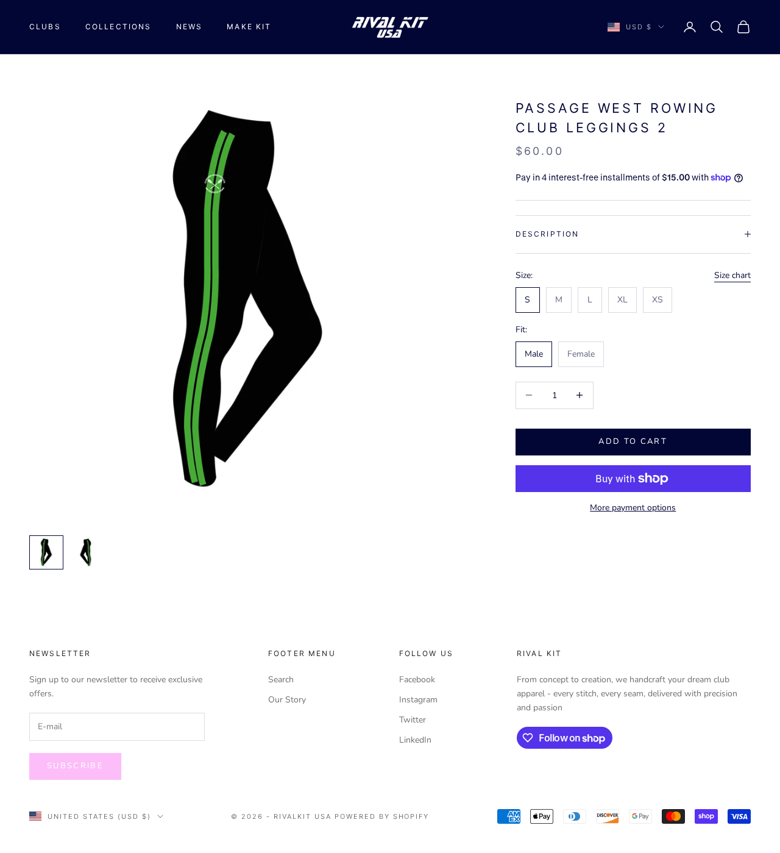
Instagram (418, 699)
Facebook (417, 679)
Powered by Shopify (382, 816)
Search (281, 679)
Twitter (412, 720)
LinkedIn (415, 740)
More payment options (633, 507)
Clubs (45, 26)
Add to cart (632, 441)
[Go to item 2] (85, 552)
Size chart (732, 274)
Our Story (287, 699)
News (189, 26)
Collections (118, 26)
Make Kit (249, 26)
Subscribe (75, 765)
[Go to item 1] (46, 552)
